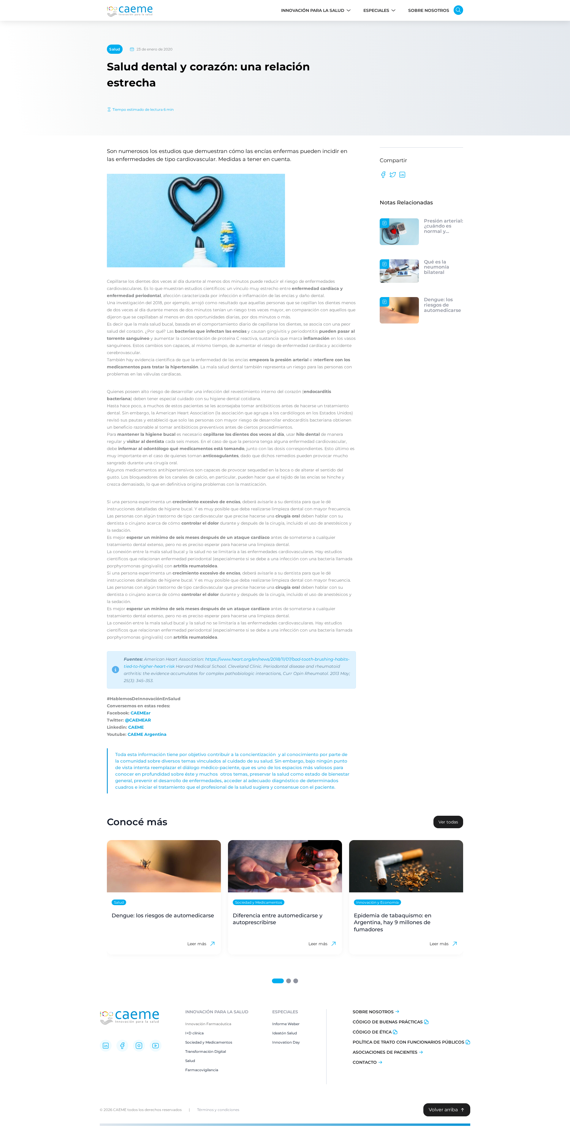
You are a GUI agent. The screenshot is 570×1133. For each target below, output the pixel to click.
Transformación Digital (205, 1051)
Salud (114, 49)
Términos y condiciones (218, 1109)
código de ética (372, 1032)
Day (296, 1042)
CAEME (136, 727)
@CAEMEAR (138, 720)
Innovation (282, 1042)
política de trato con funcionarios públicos (408, 1042)
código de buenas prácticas (388, 1022)
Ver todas (448, 822)
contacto (365, 1062)
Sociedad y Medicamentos (208, 1042)
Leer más (196, 943)
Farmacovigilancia (201, 1070)
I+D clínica (194, 1033)
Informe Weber (286, 1024)
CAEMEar (141, 713)
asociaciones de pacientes (385, 1052)
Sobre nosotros (373, 1011)
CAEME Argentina (147, 734)
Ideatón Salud (284, 1033)
